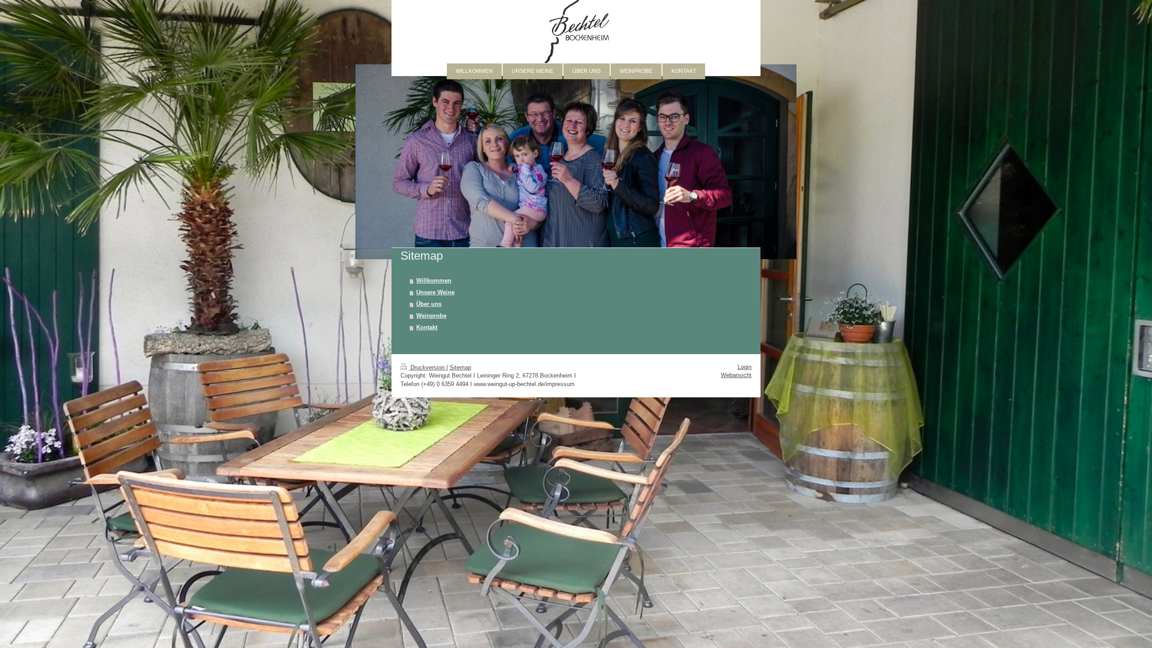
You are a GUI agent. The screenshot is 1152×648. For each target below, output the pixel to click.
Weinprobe (431, 315)
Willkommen (433, 280)
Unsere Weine (435, 292)
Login (745, 367)
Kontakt (426, 327)
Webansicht (736, 375)
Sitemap (460, 367)
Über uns (428, 304)
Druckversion (427, 367)
